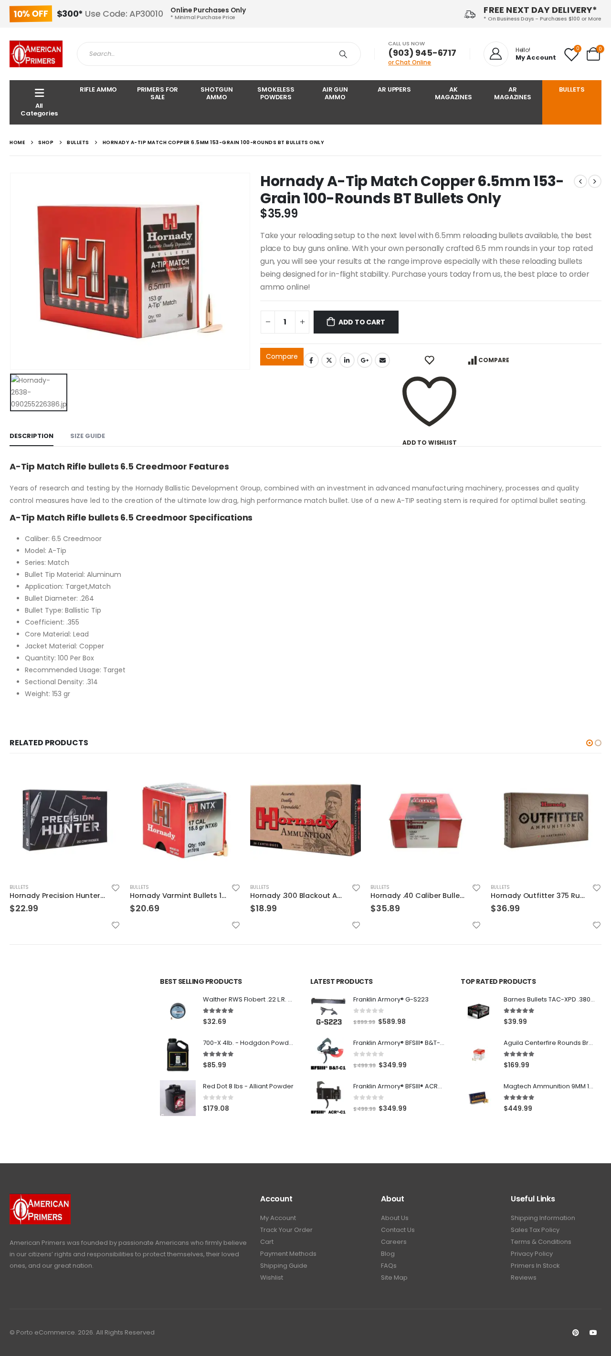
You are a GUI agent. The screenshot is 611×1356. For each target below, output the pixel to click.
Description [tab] (31, 435)
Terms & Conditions (541, 1241)
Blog (388, 1253)
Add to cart (361, 322)
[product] (65, 820)
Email (382, 360)
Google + (364, 360)
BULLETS (571, 89)
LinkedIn (347, 360)
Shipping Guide (283, 1265)
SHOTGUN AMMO (216, 93)
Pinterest (576, 1332)
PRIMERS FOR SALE (158, 93)
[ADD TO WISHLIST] (429, 360)
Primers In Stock (535, 1265)
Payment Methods (288, 1253)
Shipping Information (543, 1217)
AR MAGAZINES (512, 93)
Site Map (394, 1277)
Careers (394, 1241)
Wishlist (271, 1277)
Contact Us (398, 1229)
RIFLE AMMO (98, 89)
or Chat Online (409, 62)
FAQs (389, 1265)
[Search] (345, 53)
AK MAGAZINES (453, 93)
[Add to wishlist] (115, 888)
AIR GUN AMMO (335, 93)
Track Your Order (286, 1229)
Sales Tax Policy (535, 1229)
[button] (589, 743)
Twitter (329, 360)
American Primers (37, 1242)
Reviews (524, 1277)
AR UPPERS (394, 89)
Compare (282, 356)
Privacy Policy (532, 1253)
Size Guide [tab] (87, 435)
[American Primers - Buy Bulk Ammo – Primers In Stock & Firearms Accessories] (36, 54)
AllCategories (39, 109)
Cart (267, 1241)
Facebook (311, 360)
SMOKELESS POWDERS (276, 93)
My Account (278, 1217)
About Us (395, 1217)
